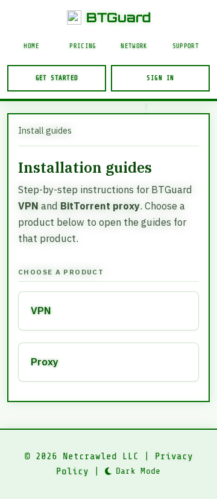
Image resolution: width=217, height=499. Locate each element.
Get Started (57, 78)
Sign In (160, 78)
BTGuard (118, 17)
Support (185, 46)
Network (134, 46)
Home (31, 46)
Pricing (82, 46)
